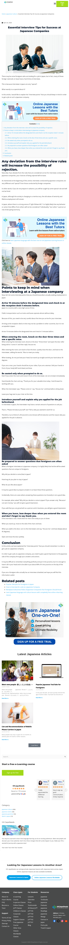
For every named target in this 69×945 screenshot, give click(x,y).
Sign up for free (13, 773)
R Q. (59, 782)
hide (38, 124)
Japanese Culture (12, 14)
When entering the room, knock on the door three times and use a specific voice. (31, 138)
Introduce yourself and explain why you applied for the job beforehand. (28, 143)
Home (3, 14)
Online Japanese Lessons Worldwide (47, 877)
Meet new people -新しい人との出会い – (17, 684)
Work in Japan (6, 816)
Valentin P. (46, 782)
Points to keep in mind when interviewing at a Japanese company (24, 130)
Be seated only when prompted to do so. (19, 140)
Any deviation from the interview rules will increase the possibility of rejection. (28, 128)
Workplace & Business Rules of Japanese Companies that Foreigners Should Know (33, 590)
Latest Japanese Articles (35, 654)
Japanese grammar (7, 814)
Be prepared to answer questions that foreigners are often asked (26, 145)
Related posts (8, 156)
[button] (54, 3)
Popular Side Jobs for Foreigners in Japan (20, 584)
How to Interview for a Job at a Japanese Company (23, 587)
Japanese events (7, 812)
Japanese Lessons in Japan (18, 877)
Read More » (5, 698)
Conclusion (7, 153)
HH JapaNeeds (18, 786)
